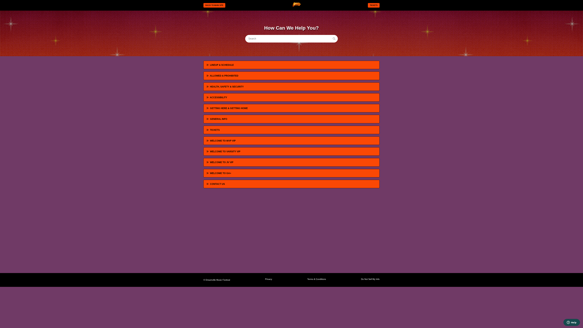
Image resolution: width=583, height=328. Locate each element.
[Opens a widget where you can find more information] (571, 322)
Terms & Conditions (316, 279)
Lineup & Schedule (222, 65)
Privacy (268, 279)
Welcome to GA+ (220, 173)
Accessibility (218, 97)
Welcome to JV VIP (221, 162)
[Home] (296, 6)
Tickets (374, 5)
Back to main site (214, 5)
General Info (218, 119)
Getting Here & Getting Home (229, 108)
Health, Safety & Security (227, 86)
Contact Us (217, 184)
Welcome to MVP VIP (223, 140)
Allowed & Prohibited (224, 75)
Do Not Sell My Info (370, 279)
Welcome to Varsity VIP (225, 151)
